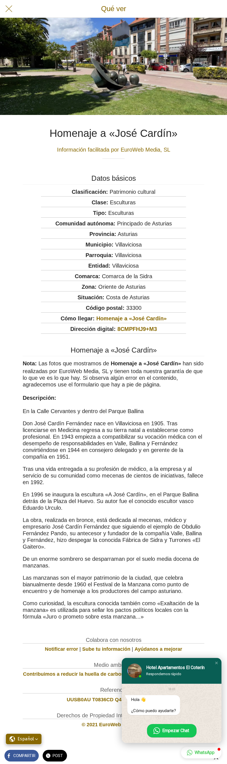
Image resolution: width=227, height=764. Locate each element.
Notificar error (61, 649)
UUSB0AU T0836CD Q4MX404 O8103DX (114, 699)
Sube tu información (106, 649)
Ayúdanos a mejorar (158, 649)
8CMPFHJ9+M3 (137, 329)
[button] (216, 663)
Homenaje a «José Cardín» (131, 318)
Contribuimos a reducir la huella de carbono (75, 674)
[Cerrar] (9, 9)
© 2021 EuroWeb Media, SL (114, 724)
